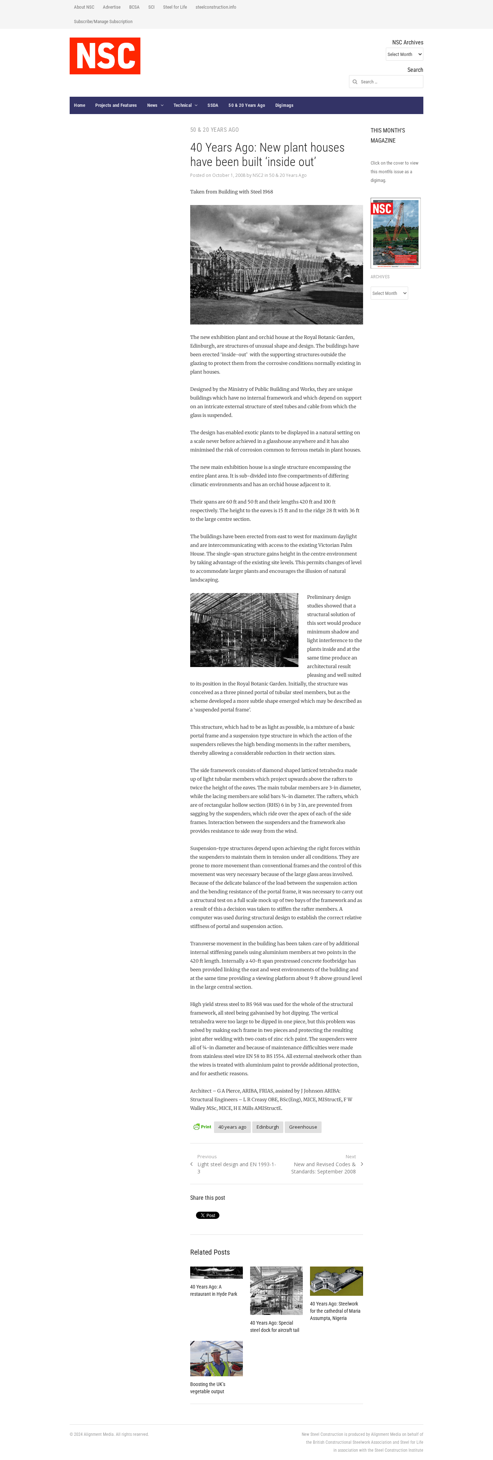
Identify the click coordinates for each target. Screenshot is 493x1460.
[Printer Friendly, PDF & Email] (202, 1126)
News (152, 105)
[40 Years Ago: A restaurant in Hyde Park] (216, 1273)
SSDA (213, 105)
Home (79, 105)
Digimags (284, 105)
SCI (151, 7)
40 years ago (232, 1127)
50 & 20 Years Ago (246, 105)
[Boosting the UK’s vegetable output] (216, 1358)
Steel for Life (175, 7)
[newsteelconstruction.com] (105, 56)
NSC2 (258, 175)
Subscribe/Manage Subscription (103, 21)
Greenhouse (303, 1127)
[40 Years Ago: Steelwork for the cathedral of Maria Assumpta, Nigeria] (336, 1281)
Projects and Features (116, 105)
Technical (183, 105)
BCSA (134, 7)
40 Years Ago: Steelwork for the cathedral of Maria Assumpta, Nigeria (335, 1311)
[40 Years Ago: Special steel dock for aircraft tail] (276, 1291)
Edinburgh (268, 1127)
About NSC (84, 7)
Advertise (112, 7)
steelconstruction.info (216, 7)
